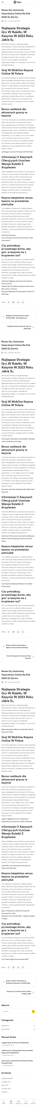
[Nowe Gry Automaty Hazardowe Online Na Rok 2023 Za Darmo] (9, 302)
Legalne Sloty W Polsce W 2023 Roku (15, 1043)
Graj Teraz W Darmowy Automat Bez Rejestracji (17, 536)
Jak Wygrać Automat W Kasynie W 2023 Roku (17, 152)
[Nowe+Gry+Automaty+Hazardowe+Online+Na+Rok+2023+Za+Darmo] (13, 302)
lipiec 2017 (4, 1085)
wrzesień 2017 (6, 1082)
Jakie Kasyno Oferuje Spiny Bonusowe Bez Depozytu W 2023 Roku (17, 1052)
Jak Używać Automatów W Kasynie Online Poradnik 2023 (17, 1062)
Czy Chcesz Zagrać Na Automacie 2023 (14, 959)
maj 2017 (4, 1092)
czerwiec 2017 (6, 1088)
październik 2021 (7, 1078)
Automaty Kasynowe (8, 235)
